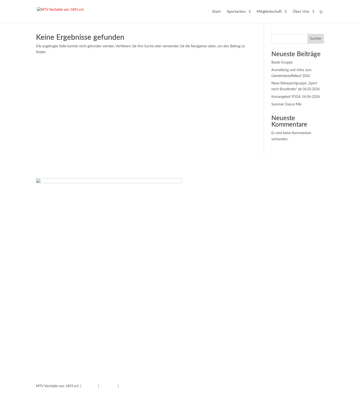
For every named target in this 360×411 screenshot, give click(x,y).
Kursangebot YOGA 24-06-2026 (295, 97)
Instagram (89, 386)
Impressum (108, 386)
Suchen (315, 38)
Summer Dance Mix (286, 104)
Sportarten (236, 11)
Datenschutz (129, 386)
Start (216, 11)
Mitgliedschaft (269, 11)
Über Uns (301, 11)
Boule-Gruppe (281, 62)
